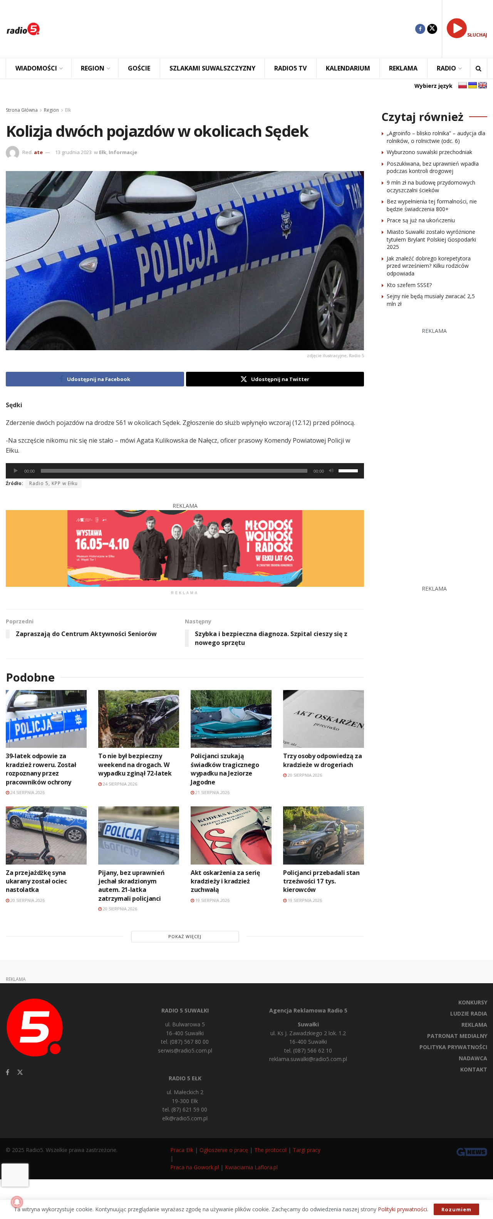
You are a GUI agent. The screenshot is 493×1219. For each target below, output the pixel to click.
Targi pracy (306, 1150)
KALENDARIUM (348, 68)
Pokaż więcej (184, 936)
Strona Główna (22, 110)
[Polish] (462, 85)
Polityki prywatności (402, 1209)
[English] (482, 85)
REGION (92, 68)
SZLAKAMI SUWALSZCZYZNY (212, 68)
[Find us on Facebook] (420, 29)
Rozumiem (456, 1209)
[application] (185, 471)
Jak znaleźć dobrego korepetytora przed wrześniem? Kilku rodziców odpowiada (429, 266)
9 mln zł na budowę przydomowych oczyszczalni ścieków (431, 186)
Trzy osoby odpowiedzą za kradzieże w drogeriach (322, 760)
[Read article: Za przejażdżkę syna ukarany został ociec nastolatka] (46, 835)
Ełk (68, 110)
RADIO (446, 68)
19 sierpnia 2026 (212, 900)
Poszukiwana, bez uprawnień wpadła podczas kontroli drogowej (433, 167)
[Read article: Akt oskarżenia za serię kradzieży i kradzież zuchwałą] (231, 835)
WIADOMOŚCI (36, 68)
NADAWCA (473, 1058)
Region (51, 110)
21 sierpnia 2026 (212, 792)
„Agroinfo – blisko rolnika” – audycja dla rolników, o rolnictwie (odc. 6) (436, 136)
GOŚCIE (139, 68)
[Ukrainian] (472, 85)
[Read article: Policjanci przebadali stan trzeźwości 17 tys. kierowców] (323, 835)
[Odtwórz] (16, 471)
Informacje (123, 152)
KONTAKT (473, 1069)
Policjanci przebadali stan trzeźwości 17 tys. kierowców (321, 881)
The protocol (270, 1150)
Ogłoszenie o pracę (224, 1150)
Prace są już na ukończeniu (421, 220)
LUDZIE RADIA (468, 1013)
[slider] (349, 470)
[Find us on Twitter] (432, 29)
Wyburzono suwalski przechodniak (429, 152)
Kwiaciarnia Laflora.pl (251, 1167)
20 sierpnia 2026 (304, 775)
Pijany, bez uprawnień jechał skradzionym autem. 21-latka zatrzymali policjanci (131, 885)
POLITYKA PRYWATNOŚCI (453, 1047)
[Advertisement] (233, 29)
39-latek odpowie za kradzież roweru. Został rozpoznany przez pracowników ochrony (41, 769)
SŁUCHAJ (477, 35)
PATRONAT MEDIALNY (457, 1035)
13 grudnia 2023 (73, 152)
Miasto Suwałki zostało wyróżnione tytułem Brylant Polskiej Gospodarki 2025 (431, 239)
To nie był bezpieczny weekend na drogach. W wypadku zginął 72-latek (135, 764)
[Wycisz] (331, 471)
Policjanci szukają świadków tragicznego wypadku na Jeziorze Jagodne (225, 769)
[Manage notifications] (17, 1202)
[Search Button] (478, 68)
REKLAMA (403, 68)
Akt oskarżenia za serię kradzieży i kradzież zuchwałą (225, 881)
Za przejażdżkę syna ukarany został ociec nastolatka (36, 881)
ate (38, 152)
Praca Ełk (181, 1150)
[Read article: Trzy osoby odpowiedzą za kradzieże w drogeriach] (323, 719)
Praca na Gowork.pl (194, 1167)
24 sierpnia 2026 (27, 792)
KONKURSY (472, 1002)
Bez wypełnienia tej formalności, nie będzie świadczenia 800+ (432, 205)
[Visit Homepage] (23, 29)
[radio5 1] (185, 547)
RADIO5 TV (290, 68)
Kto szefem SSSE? (409, 285)
